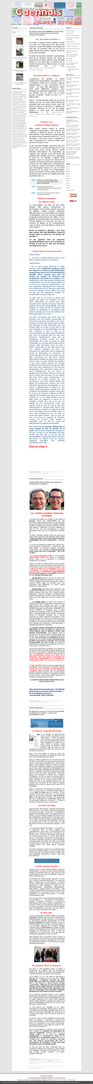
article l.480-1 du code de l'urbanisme (44, 1062)
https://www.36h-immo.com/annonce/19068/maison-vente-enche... (47, 114)
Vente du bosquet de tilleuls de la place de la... (73, 158)
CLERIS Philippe (69, 156)
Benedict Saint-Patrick (70, 147)
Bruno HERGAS (69, 120)
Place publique (69, 60)
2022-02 (68, 173)
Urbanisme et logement (71, 66)
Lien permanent (36, 473)
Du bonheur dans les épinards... (73, 35)
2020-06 (68, 187)
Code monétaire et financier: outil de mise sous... (72, 122)
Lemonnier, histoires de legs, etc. (73, 48)
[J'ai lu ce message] (91, 1082)
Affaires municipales (70, 30)
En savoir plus (76, 1082)
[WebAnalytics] (46, 2)
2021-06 (68, 183)
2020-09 (68, 185)
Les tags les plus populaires (59, 1077)
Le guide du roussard (19, 46)
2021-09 (68, 178)
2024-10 (68, 169)
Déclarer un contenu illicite (23, 1079)
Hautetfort (50, 1075)
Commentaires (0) (44, 473)
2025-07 (68, 166)
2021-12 (68, 176)
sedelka (37, 1063)
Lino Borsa (68, 132)
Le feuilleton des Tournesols (72, 46)
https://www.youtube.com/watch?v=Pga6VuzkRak (42, 69)
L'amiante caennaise (70, 41)
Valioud (67, 125)
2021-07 (68, 180)
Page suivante (39, 1068)
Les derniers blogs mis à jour (34, 1077)
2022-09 (68, 171)
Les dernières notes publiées (47, 1077)
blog (74, 1079)
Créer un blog (43, 1075)
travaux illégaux (56, 1062)
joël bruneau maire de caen (57, 1060)
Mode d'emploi (69, 58)
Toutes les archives (70, 190)
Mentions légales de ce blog (35, 1079)
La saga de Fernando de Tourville (73, 43)
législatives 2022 (32, 1062)
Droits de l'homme (70, 33)
